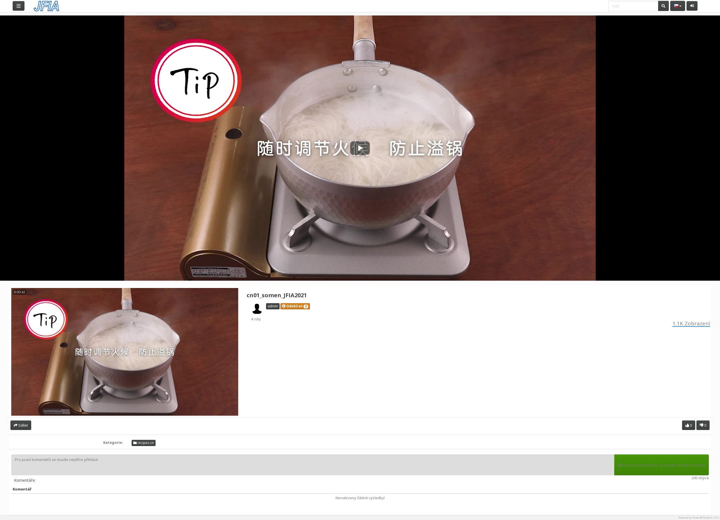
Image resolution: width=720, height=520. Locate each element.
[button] (295, 306)
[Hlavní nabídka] (18, 6)
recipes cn (145, 442)
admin (273, 306)
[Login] (692, 6)
